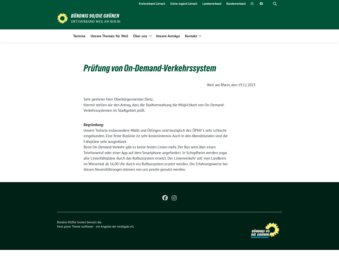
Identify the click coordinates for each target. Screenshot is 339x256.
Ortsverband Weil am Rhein (95, 21)
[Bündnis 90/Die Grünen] (62, 18)
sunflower (87, 226)
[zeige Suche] (275, 4)
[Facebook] (165, 198)
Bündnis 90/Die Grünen (95, 16)
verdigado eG (125, 226)
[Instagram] (174, 198)
